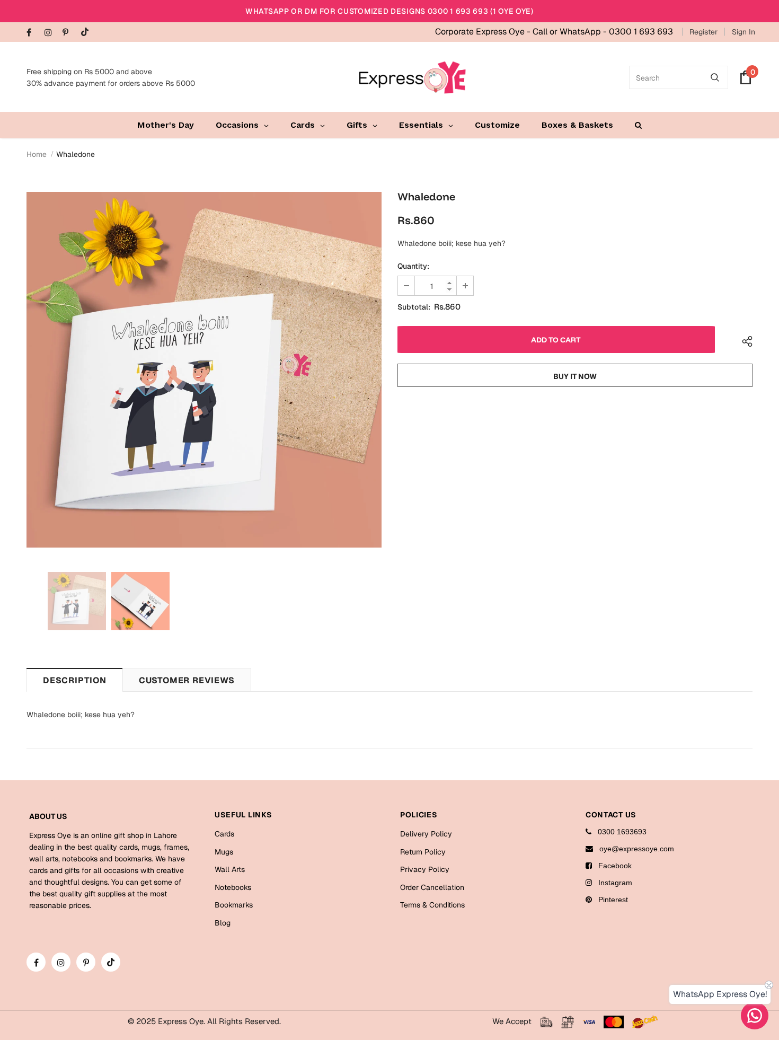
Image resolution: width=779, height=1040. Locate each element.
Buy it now (575, 376)
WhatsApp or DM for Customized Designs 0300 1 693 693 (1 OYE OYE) (389, 11)
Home (36, 154)
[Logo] (412, 77)
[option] (204, 370)
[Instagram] (51, 33)
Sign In (743, 32)
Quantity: (413, 266)
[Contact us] (754, 1015)
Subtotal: (413, 307)
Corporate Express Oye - (484, 31)
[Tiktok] (87, 32)
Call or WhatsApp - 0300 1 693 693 (603, 31)
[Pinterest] (69, 33)
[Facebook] (33, 33)
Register (703, 32)
